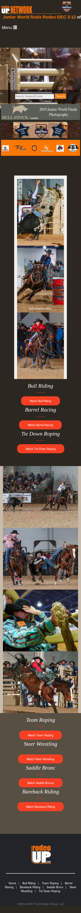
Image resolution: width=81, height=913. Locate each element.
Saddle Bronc (55, 887)
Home (12, 883)
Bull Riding (29, 883)
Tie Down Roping (49, 891)
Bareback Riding (30, 887)
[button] (9, 27)
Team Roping (50, 883)
